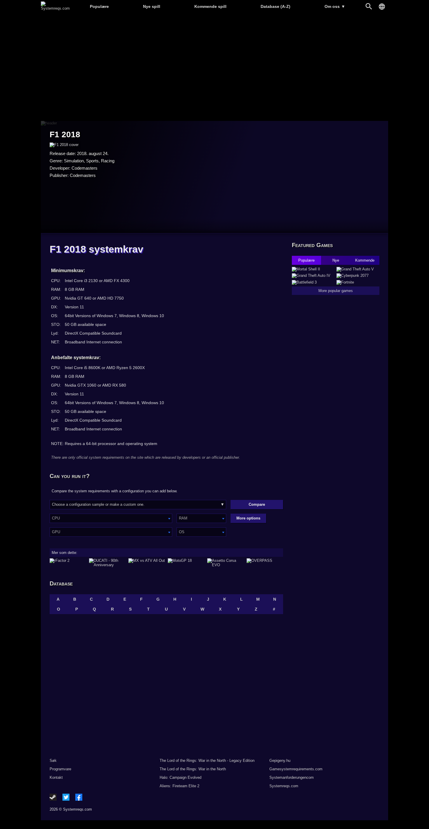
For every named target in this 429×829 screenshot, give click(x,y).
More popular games (335, 291)
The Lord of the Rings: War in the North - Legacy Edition (207, 760)
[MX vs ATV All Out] (146, 562)
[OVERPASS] (265, 562)
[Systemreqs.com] (55, 8)
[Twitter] (65, 797)
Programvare (60, 769)
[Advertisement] (214, 67)
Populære (99, 6)
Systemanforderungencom (291, 777)
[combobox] (111, 518)
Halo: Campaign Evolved (180, 777)
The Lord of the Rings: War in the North (193, 769)
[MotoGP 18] (186, 562)
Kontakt (56, 777)
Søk (53, 760)
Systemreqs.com (283, 786)
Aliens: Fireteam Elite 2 (179, 786)
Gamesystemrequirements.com (295, 769)
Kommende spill (210, 6)
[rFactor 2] (68, 562)
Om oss (335, 6)
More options (248, 518)
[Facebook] (78, 797)
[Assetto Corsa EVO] (225, 562)
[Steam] (53, 797)
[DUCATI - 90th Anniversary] (107, 562)
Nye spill (151, 6)
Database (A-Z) (275, 6)
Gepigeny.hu (279, 760)
